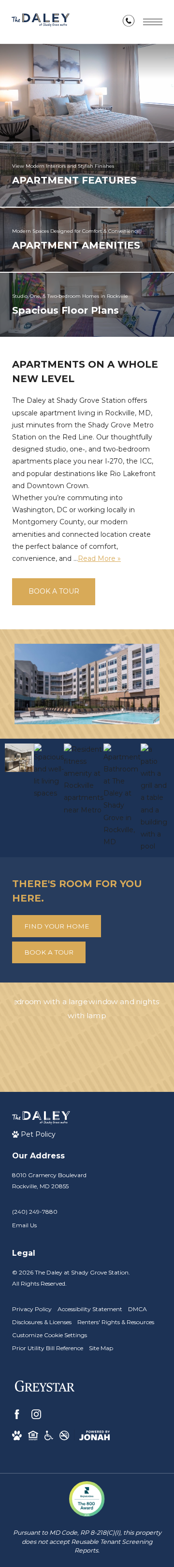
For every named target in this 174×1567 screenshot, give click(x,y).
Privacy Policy (32, 1309)
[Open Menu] (152, 22)
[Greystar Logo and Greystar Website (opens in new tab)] (44, 1388)
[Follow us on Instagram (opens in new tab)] (36, 1414)
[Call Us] (128, 22)
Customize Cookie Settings (49, 1335)
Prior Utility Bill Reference (47, 1348)
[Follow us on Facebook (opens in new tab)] (17, 1414)
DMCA (137, 1309)
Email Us (24, 1225)
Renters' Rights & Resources (115, 1322)
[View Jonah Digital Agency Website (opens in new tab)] (94, 1435)
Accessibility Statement (90, 1309)
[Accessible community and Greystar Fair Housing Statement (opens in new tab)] (48, 1435)
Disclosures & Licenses (42, 1322)
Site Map (101, 1348)
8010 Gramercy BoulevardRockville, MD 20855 (49, 1180)
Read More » (99, 558)
